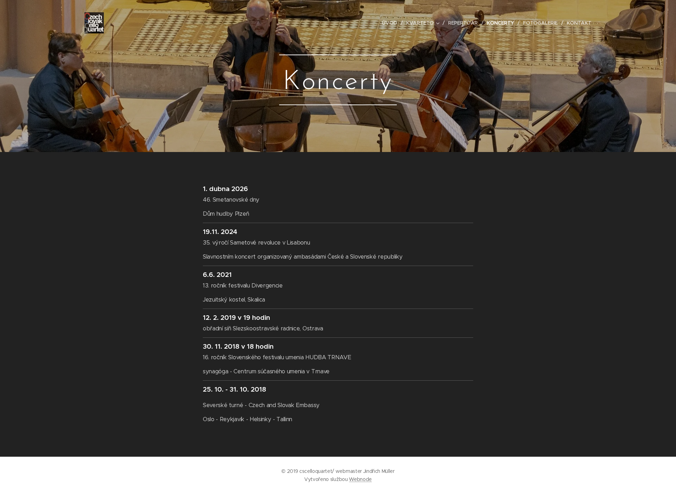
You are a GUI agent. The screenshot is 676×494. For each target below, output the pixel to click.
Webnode (360, 479)
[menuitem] (391, 23)
